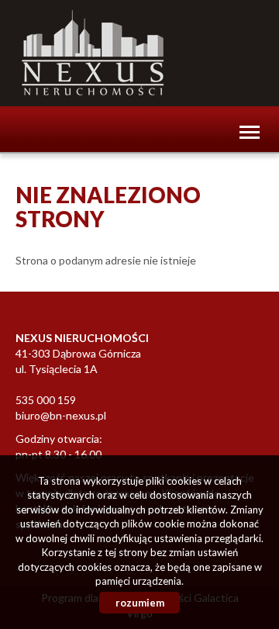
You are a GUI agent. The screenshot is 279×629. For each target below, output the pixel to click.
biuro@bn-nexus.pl (61, 415)
